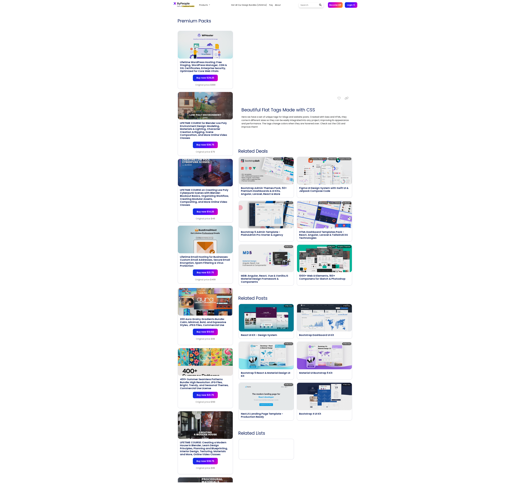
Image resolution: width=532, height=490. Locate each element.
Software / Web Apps (318, 159)
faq (271, 5)
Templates (278, 159)
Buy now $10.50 (205, 331)
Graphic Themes (343, 246)
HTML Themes (335, 203)
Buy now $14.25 (205, 211)
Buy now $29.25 (205, 77)
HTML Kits (288, 159)
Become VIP (335, 5)
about (278, 5)
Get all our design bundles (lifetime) (249, 5)
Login (350, 5)
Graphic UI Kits (344, 159)
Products (203, 5)
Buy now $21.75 (205, 272)
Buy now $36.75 (205, 144)
